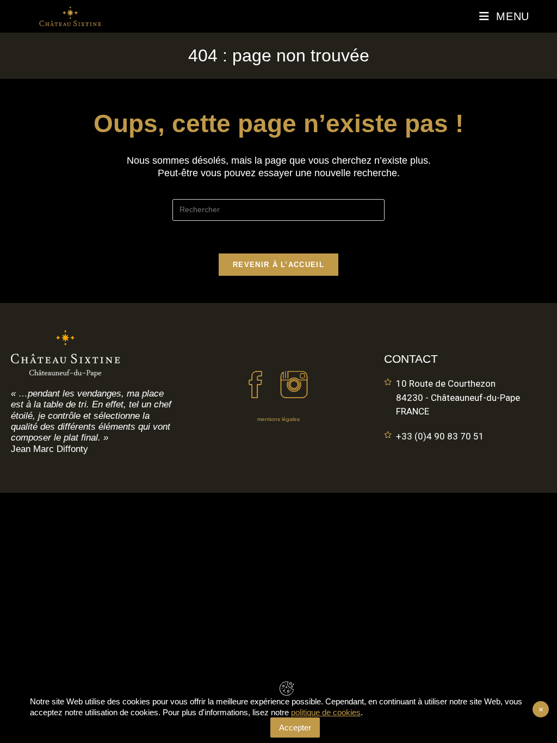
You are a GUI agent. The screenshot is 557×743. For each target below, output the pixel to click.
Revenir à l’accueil (278, 265)
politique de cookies (326, 712)
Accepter (295, 727)
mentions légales (278, 419)
